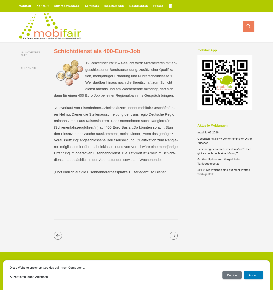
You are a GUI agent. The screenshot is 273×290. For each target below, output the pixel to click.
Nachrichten (138, 5)
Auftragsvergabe (67, 5)
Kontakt (43, 5)
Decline (232, 275)
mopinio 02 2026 (208, 132)
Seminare (92, 5)
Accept (253, 275)
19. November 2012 (31, 54)
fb (170, 5)
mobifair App (114, 5)
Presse (158, 5)
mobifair (25, 5)
